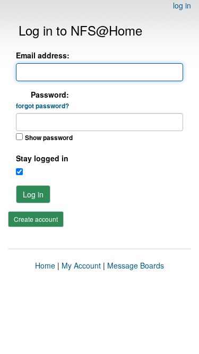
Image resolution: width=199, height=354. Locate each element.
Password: (42, 99)
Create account (36, 218)
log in (182, 5)
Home (45, 265)
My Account (81, 265)
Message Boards (135, 265)
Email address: (43, 55)
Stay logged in (42, 158)
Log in (33, 194)
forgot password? (42, 105)
